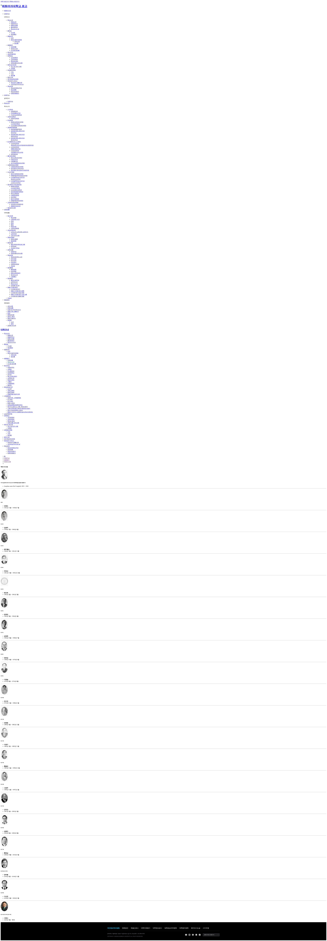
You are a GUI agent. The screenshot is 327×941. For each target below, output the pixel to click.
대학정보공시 (157, 928)
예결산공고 (134, 928)
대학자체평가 (145, 928)
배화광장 (7, 300)
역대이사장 (7, 461)
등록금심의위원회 (171, 928)
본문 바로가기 (5, 1)
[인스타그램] (189, 935)
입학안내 (7, 95)
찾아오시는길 (195, 928)
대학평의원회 (184, 928)
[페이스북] (199, 935)
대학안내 (7, 14)
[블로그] (196, 935)
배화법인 (7, 460)
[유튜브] (186, 935)
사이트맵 (206, 928)
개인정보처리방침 (113, 928)
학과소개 (7, 103)
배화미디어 (7, 10)
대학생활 (7, 209)
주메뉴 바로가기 (14, 1)
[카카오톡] (193, 935)
